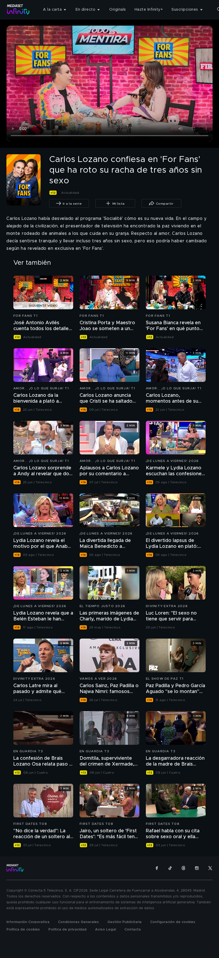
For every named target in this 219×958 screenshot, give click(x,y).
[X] (210, 868)
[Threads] (183, 868)
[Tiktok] (170, 868)
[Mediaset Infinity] (18, 9)
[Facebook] (156, 868)
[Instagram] (196, 868)
